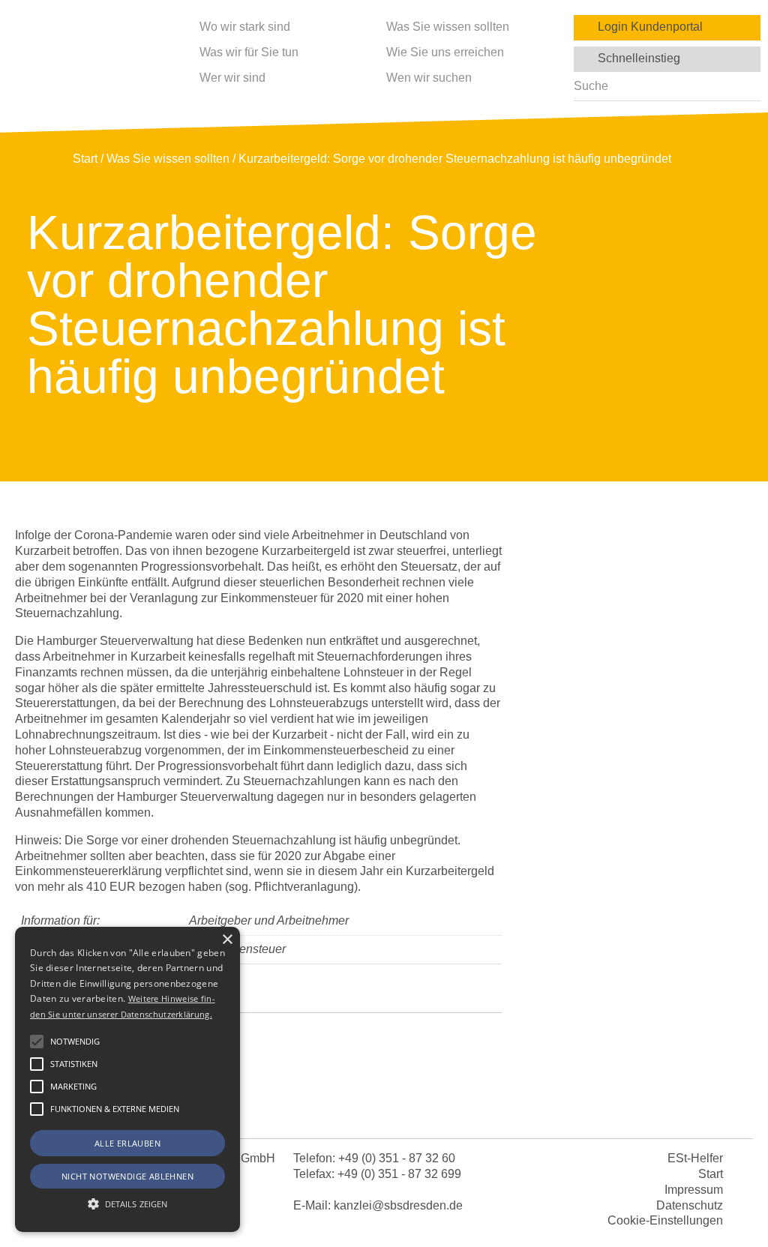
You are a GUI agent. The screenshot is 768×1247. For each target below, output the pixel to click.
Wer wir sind (233, 77)
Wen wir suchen (429, 77)
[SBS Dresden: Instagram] (442, 1105)
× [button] (226, 940)
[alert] (127, 1079)
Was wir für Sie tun (249, 52)
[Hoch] (734, 1169)
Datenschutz (689, 1205)
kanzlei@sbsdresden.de (398, 1205)
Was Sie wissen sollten (447, 26)
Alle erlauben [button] (127, 1143)
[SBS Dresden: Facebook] (384, 1105)
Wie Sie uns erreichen (445, 52)
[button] (37, 1042)
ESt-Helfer (695, 1158)
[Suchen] (744, 86)
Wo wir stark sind (245, 26)
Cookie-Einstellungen (665, 1220)
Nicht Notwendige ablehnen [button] (128, 1176)
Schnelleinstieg (634, 58)
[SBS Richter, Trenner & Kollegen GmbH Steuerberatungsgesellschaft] (90, 61)
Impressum (693, 1189)
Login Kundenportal (646, 26)
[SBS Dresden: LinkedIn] (326, 1105)
